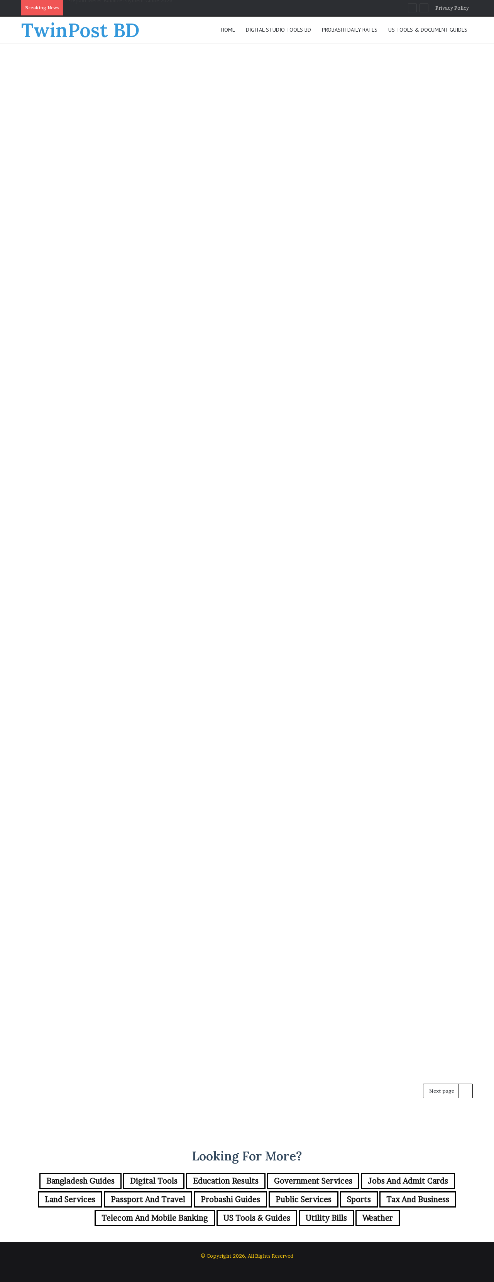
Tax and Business (417, 1199)
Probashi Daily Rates (349, 29)
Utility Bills (358, 72)
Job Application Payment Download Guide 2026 (235, 99)
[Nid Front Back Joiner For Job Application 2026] (93, 434)
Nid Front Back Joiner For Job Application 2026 (125, 9)
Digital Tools (52, 322)
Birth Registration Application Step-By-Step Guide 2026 (394, 599)
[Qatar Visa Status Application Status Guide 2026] (247, 434)
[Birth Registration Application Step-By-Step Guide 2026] (400, 684)
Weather (377, 1218)
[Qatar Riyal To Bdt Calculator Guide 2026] (93, 669)
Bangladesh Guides (59, 72)
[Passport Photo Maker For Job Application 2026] (400, 942)
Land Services (70, 1199)
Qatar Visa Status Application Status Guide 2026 (233, 349)
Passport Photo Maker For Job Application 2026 (395, 857)
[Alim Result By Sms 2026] (247, 669)
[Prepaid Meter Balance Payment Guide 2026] (400, 170)
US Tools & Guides (366, 322)
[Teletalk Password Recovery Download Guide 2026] (93, 942)
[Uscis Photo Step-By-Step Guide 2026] (400, 419)
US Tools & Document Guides (427, 29)
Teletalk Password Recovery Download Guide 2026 (83, 857)
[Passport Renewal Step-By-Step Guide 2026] (93, 170)
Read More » (58, 262)
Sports (359, 1199)
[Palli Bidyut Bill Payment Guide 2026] (247, 928)
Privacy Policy (452, 8)
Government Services (313, 1181)
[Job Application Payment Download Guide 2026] (247, 184)
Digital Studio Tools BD (278, 29)
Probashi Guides (56, 572)
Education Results (212, 572)
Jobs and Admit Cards (217, 72)
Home (228, 29)
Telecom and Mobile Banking (155, 1218)
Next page (441, 1091)
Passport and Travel (215, 322)
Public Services (304, 1199)
